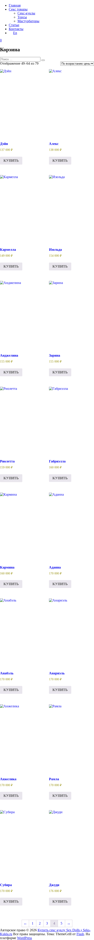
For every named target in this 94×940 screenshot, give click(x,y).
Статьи (14, 25)
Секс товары (18, 9)
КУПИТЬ (11, 160)
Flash (80, 934)
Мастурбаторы (28, 21)
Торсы (22, 17)
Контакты (16, 29)
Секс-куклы (26, 13)
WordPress (24, 938)
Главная (15, 5)
